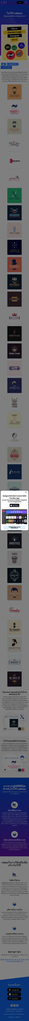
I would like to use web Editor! (14, 527)
